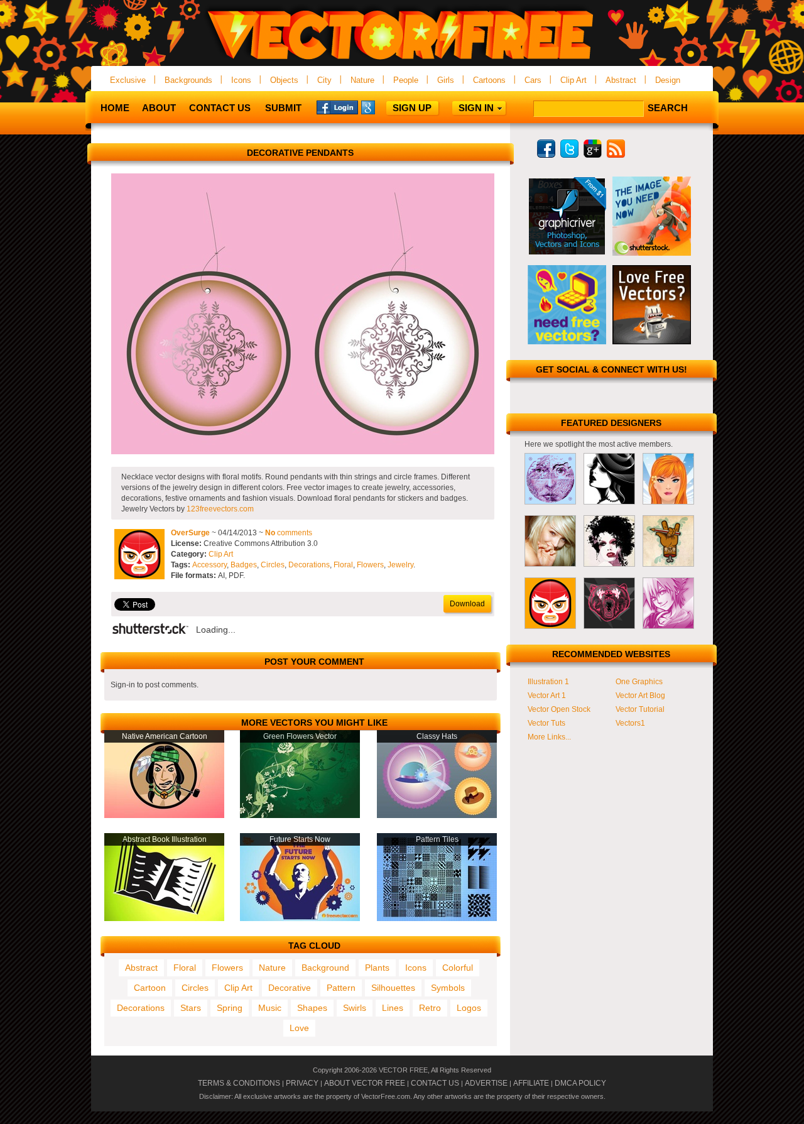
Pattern (341, 988)
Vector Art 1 (547, 695)
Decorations (309, 564)
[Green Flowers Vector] (300, 815)
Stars (190, 1008)
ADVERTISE (486, 1083)
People (405, 80)
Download (467, 603)
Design (667, 80)
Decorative (289, 988)
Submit (283, 107)
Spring (229, 1008)
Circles (273, 564)
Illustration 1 (548, 681)
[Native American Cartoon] (164, 815)
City (324, 80)
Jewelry (400, 564)
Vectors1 (630, 723)
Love (299, 1028)
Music (269, 1008)
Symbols (448, 988)
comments (288, 532)
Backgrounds (188, 80)
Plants (377, 968)
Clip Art (573, 80)
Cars (532, 80)
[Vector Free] (402, 60)
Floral (343, 564)
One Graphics (639, 681)
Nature (362, 80)
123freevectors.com (220, 509)
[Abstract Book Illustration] (164, 918)
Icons (241, 80)
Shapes (312, 1008)
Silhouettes (393, 988)
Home (114, 107)
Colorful (457, 968)
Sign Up (412, 107)
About (159, 107)
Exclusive (128, 80)
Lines (392, 1008)
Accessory (209, 564)
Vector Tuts (546, 723)
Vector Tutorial (640, 709)
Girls (445, 80)
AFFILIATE (531, 1083)
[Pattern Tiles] (437, 918)
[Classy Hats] (437, 815)
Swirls (354, 1008)
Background (325, 968)
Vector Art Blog (640, 695)
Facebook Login (337, 107)
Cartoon (150, 988)
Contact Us (220, 107)
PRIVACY (302, 1083)
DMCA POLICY (580, 1083)
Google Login (382, 107)
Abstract (621, 80)
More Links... (549, 737)
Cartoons (489, 80)
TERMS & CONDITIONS (239, 1083)
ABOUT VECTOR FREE (364, 1083)
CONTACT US (435, 1083)
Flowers (370, 564)
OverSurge (190, 532)
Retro (430, 1008)
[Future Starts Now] (300, 918)
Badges (244, 564)
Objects (284, 80)
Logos (469, 1008)
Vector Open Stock (559, 709)
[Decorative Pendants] (302, 451)
